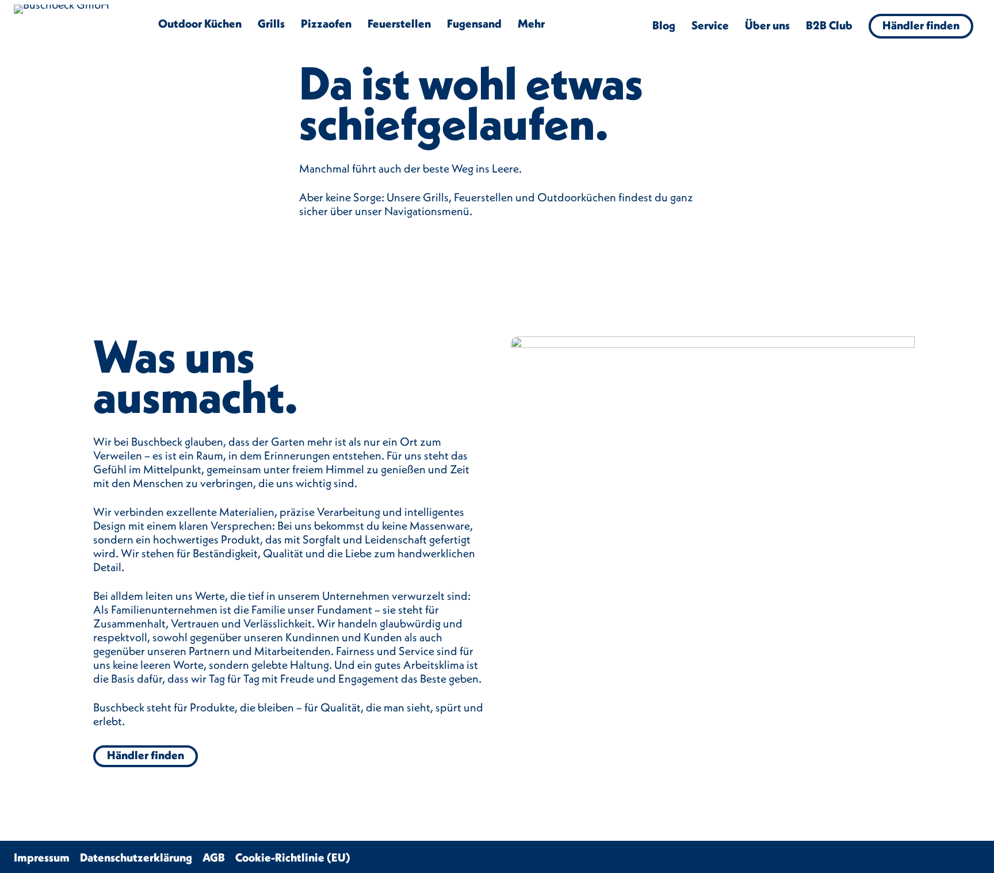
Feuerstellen (399, 23)
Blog (663, 25)
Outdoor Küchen (200, 23)
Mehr (531, 23)
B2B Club (829, 25)
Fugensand (474, 23)
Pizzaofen (326, 23)
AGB (213, 857)
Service (710, 25)
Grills (271, 23)
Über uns (767, 25)
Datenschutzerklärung (136, 857)
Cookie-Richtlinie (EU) (292, 857)
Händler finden (920, 25)
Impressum (42, 857)
